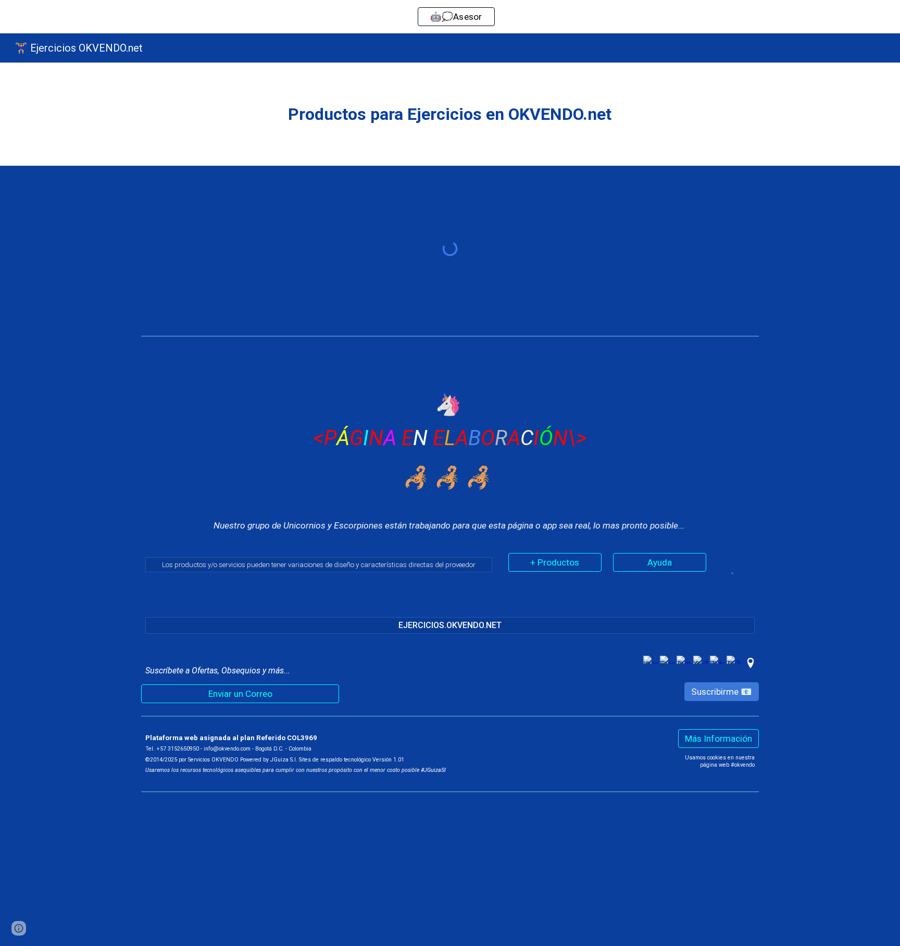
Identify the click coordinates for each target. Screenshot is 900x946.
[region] (450, 16)
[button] (18, 928)
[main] (450, 114)
